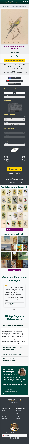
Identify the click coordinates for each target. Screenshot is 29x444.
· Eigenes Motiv (18, 410)
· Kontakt (3, 410)
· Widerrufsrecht (5, 416)
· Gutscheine (18, 418)
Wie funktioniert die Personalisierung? (13, 325)
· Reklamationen (5, 418)
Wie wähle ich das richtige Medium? (12, 354)
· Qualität (17, 413)
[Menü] (1, 1)
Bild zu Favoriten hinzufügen (15, 81)
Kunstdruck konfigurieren (15, 61)
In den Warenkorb (15, 169)
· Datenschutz (4, 415)
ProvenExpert (11, 303)
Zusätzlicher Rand (7, 95)
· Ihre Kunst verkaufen (20, 411)
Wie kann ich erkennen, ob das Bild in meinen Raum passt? (12, 348)
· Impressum (4, 411)
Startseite (3, 5)
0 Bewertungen (17, 83)
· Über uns (4, 420)
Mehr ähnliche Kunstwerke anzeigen (14, 229)
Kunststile (8, 5)
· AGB (3, 413)
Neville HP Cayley (6, 6)
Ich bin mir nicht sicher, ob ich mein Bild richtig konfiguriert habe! (13, 360)
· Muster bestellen (19, 420)
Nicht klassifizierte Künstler (16, 5)
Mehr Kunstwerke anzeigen (14, 270)
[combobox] (14, 97)
